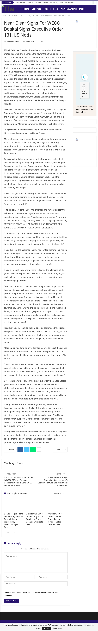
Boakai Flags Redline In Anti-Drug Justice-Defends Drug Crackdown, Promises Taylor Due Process (53, 2)
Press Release (51, 9)
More (81, 9)
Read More (57, 628)
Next (14, 532)
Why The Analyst (69, 9)
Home (26, 9)
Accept (47, 628)
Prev (8, 532)
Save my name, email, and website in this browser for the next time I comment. (32, 594)
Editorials (36, 9)
